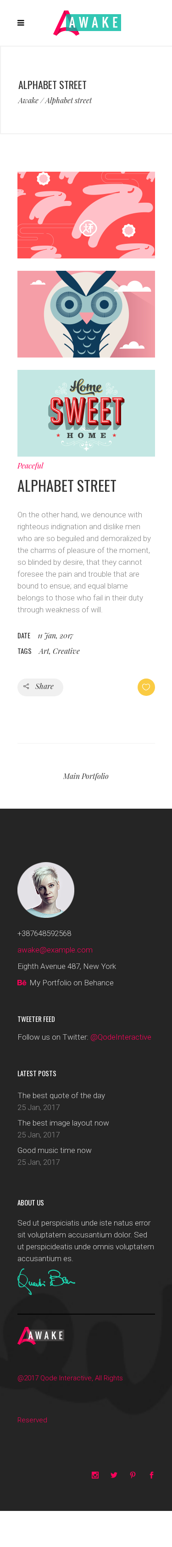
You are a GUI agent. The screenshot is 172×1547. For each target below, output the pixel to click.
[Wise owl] (86, 354)
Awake (28, 100)
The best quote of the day (61, 1095)
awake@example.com (55, 949)
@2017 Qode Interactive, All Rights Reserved (70, 1399)
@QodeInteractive (120, 1037)
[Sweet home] (86, 453)
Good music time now (54, 1150)
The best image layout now (63, 1122)
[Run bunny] (86, 255)
